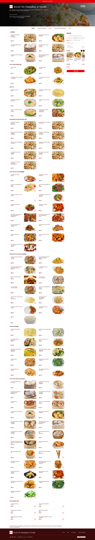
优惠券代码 (68, 45)
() (28, 16)
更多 (70, 28)
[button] (23, 38)
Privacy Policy (73, 532)
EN (81, 6)
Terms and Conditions (82, 532)
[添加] (72, 56)
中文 (84, 6)
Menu (68, 532)
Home (64, 532)
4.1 (11, 14)
